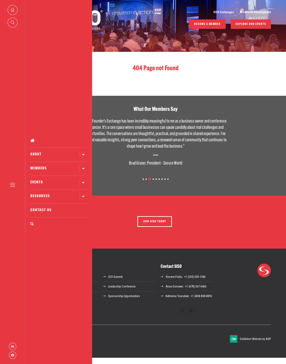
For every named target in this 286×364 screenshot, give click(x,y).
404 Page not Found (156, 68)
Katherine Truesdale (177, 296)
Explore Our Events (251, 24)
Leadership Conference (122, 286)
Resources (40, 196)
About (36, 154)
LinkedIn (12, 346)
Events (36, 182)
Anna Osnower (174, 286)
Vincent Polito (174, 276)
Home (58, 141)
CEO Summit (115, 276)
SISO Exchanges (223, 12)
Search (58, 224)
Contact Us (41, 210)
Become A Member (207, 24)
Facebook (12, 355)
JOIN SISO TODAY (154, 221)
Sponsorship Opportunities (124, 296)
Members (38, 168)
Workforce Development (255, 12)
